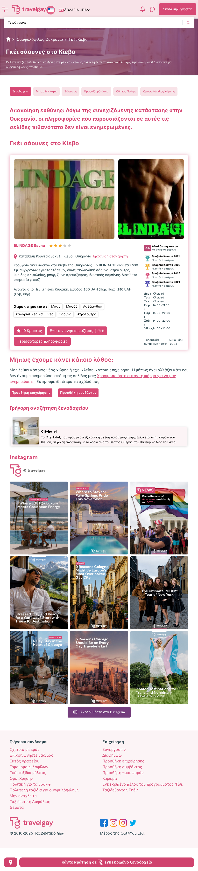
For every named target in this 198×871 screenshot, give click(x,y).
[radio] (51, 246)
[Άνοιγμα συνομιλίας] (152, 9)
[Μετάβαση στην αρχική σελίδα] (29, 9)
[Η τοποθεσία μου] (10, 862)
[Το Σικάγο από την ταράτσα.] (39, 667)
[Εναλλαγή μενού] (5, 9)
